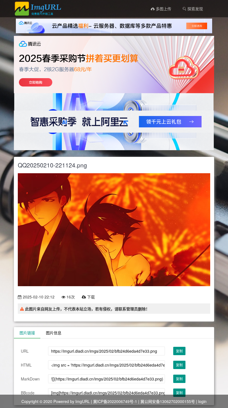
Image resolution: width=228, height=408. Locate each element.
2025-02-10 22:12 (38, 297)
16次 (70, 297)
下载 (90, 297)
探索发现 (194, 8)
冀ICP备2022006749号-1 (115, 401)
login (202, 401)
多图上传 (163, 8)
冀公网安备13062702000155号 (167, 401)
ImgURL (82, 401)
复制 (179, 350)
